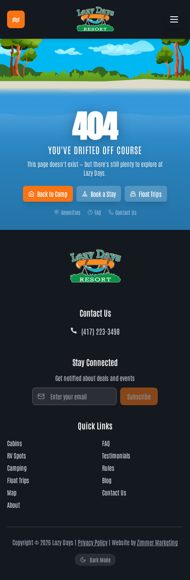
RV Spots (16, 455)
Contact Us (126, 212)
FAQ (98, 212)
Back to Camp (52, 194)
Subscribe (139, 396)
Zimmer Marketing (157, 542)
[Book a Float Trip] (16, 19)
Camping (17, 468)
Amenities (70, 212)
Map (11, 492)
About (13, 505)
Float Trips (150, 194)
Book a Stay (103, 194)
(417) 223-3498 (100, 331)
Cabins (14, 443)
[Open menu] (174, 19)
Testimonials (116, 455)
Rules (108, 468)
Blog (106, 480)
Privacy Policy (92, 542)
